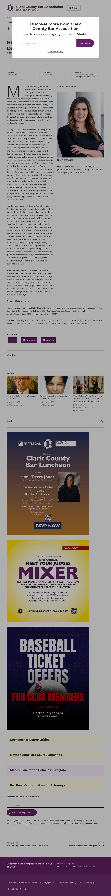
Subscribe (85, 43)
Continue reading (55, 51)
